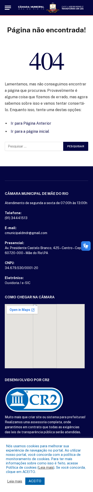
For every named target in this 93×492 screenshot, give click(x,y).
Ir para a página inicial (30, 131)
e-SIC (26, 283)
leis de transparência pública (33, 432)
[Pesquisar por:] (34, 146)
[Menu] (8, 7)
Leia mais (45, 467)
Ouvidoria (12, 283)
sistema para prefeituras (66, 417)
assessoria (39, 422)
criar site (35, 417)
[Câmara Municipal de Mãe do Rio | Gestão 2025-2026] (50, 7)
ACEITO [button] (35, 481)
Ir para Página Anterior (31, 123)
